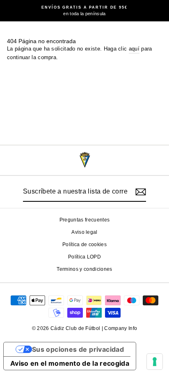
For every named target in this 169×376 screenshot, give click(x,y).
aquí (134, 49)
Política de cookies (84, 244)
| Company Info (119, 328)
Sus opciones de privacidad (78, 349)
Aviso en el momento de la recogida (69, 363)
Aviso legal (84, 232)
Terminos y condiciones (84, 269)
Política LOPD (84, 257)
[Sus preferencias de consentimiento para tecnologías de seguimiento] (154, 361)
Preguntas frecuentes (84, 220)
